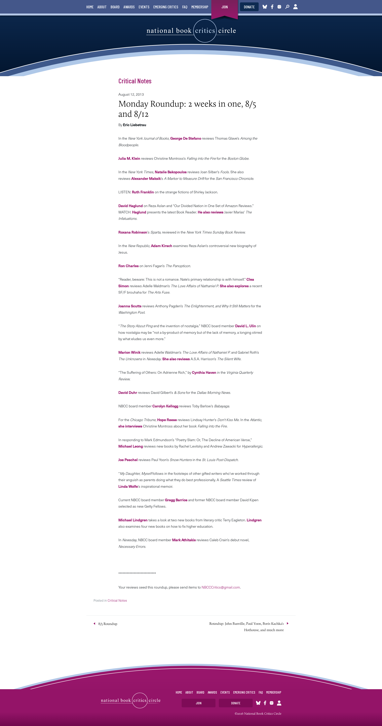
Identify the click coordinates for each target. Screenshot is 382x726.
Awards (129, 6)
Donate (249, 6)
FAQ (184, 6)
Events (144, 6)
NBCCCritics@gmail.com (221, 587)
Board (115, 6)
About (102, 6)
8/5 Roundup (107, 624)
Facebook (273, 7)
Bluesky (265, 7)
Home (90, 6)
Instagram (279, 7)
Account (295, 7)
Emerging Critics (165, 6)
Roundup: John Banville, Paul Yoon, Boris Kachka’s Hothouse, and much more (246, 626)
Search (287, 7)
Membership (199, 6)
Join (224, 6)
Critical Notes (134, 80)
